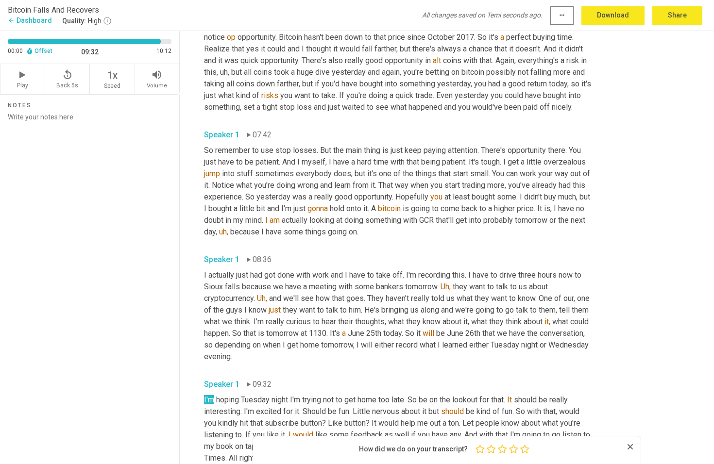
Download (613, 15)
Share (677, 15)
